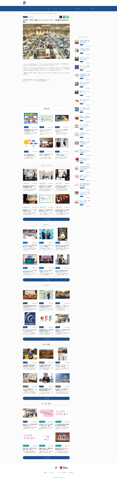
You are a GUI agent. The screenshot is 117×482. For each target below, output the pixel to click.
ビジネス (31, 8)
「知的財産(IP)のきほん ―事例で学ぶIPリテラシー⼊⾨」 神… (85, 134)
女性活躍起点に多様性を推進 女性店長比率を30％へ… (46, 306)
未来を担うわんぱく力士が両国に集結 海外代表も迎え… (62, 246)
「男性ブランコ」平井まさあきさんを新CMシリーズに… (62, 306)
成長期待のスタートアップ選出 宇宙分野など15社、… (30, 210)
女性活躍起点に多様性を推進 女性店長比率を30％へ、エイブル (85, 50)
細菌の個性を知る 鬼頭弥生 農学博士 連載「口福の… (46, 449)
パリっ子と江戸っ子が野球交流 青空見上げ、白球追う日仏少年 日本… (85, 193)
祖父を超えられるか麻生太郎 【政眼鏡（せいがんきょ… (62, 389)
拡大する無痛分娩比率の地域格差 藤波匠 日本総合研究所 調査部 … (85, 185)
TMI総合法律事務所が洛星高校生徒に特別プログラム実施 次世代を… (85, 41)
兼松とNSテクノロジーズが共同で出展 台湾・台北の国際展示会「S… (85, 151)
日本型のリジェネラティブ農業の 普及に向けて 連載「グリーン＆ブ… (85, 176)
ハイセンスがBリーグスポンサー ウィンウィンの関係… (46, 246)
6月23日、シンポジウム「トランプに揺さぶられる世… (62, 365)
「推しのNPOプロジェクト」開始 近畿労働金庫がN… (30, 155)
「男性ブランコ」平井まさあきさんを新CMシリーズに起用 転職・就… (85, 58)
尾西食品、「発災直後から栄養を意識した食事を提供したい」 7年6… (85, 117)
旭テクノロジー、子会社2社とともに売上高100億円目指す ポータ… (85, 67)
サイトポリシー (52, 472)
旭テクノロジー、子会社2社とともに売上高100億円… (30, 330)
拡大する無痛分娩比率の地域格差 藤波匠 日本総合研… (62, 425)
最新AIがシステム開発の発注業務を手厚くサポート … (46, 210)
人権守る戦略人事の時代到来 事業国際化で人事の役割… (30, 365)
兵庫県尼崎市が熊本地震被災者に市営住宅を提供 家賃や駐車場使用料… (85, 168)
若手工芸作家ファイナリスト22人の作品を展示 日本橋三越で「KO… (85, 159)
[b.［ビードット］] (56, 467)
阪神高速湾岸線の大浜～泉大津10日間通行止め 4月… (31, 130)
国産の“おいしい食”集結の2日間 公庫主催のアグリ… (62, 330)
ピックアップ (38, 8)
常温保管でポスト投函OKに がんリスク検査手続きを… (62, 186)
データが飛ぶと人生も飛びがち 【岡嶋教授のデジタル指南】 (85, 109)
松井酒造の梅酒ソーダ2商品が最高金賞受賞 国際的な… (46, 330)
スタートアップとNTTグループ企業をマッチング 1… (45, 130)
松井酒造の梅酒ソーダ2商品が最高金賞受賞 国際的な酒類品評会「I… (85, 75)
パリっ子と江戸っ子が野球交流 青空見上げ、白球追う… (30, 246)
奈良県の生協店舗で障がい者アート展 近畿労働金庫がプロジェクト (36, 79)
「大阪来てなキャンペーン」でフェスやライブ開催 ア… (62, 155)
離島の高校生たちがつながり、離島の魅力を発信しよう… (62, 449)
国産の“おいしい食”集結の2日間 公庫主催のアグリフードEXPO (85, 84)
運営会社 (45, 472)
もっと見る (46, 219)
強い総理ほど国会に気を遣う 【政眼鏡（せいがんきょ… (46, 365)
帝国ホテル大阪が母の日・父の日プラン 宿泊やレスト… (46, 155)
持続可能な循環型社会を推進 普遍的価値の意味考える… (46, 389)
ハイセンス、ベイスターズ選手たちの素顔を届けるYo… (30, 271)
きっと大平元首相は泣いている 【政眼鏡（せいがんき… (30, 389)
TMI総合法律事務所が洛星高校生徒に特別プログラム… (29, 306)
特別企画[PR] (77, 8)
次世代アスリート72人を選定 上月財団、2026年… (46, 271)
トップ (25, 8)
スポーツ (70, 8)
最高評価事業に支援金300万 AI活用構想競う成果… (30, 186)
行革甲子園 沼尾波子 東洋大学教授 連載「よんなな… (30, 449)
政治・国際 (54, 8)
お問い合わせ (70, 472)
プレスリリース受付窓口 (61, 472)
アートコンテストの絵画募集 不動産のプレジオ (62, 130)
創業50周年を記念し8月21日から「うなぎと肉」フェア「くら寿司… (85, 100)
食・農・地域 (46, 8)
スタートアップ (62, 8)
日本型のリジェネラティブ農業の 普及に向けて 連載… (46, 425)
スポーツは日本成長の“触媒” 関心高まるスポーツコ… (62, 271)
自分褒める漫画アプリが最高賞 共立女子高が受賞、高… (62, 210)
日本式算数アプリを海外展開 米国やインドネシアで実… (46, 186)
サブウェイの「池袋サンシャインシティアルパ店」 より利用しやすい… (85, 126)
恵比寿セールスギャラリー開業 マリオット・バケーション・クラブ (85, 92)
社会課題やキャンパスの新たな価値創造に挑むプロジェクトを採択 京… (85, 143)
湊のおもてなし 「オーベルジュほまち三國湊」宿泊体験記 (34, 80)
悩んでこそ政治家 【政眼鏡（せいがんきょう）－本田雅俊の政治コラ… (85, 201)
